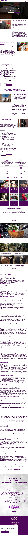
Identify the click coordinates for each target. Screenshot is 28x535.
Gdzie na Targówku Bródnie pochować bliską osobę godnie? (20, 265)
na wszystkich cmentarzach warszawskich (14, 497)
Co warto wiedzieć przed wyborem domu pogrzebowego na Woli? (6, 265)
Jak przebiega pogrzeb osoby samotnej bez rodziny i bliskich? (6, 253)
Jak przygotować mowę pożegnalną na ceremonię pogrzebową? (21, 253)
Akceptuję (5, 532)
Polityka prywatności (9, 533)
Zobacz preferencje (13, 532)
